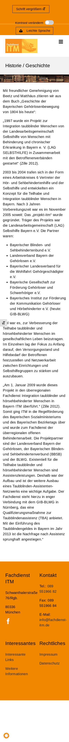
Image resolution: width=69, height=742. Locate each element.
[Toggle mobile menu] (61, 41)
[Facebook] (8, 621)
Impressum (48, 654)
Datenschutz (49, 663)
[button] (6, 735)
